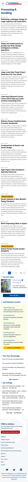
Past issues (16, 282)
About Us (3, 453)
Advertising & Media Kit (7, 448)
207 (21, 273)
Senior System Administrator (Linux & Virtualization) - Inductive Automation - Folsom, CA (12, 402)
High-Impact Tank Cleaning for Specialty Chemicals (12, 170)
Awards (3, 456)
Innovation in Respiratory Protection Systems (13, 318)
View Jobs (9, 413)
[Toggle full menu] (3, 3)
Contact (3, 465)
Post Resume (18, 413)
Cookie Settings (15, 475)
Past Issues (4, 459)
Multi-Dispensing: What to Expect (14, 223)
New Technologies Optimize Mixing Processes (13, 343)
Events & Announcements (8, 442)
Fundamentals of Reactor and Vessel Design (12, 146)
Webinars (3, 437)
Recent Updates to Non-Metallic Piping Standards (13, 200)
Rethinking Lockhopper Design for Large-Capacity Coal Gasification (14, 20)
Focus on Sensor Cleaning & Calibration (12, 363)
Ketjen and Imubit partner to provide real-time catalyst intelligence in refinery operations (12, 46)
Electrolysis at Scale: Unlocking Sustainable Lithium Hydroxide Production (11, 327)
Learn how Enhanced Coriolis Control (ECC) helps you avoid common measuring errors (12, 98)
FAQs (2, 462)
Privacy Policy (6, 475)
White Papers (4, 445)
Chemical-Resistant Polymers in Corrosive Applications (12, 335)
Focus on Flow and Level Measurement (13, 359)
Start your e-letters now (10, 432)
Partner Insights (5, 439)
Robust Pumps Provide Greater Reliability (13, 249)
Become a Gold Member (14, 348)
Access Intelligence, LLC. (9, 473)
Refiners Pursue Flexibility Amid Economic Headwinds (13, 122)
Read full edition (17, 280)
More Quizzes (13, 379)
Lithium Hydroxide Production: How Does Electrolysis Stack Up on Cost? (13, 310)
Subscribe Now (14, 295)
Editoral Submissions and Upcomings (11, 451)
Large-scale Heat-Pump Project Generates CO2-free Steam (13, 73)
